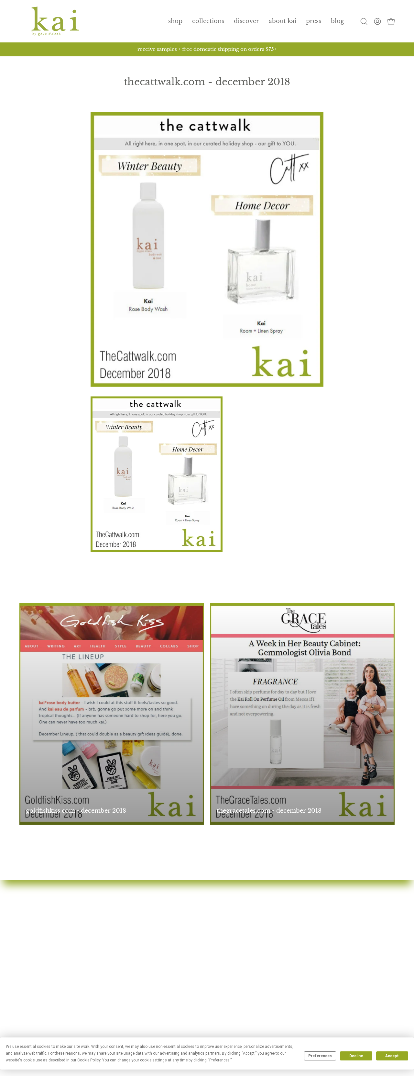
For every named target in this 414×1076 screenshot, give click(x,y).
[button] (208, 21)
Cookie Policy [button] (88, 1060)
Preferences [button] (219, 1060)
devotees (162, 898)
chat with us (295, 910)
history (159, 910)
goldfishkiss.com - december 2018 (76, 810)
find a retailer (169, 945)
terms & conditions (306, 957)
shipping (291, 933)
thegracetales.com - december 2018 (269, 810)
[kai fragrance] (55, 21)
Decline (356, 1056)
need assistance (300, 922)
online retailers (171, 957)
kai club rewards (302, 898)
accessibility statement (311, 969)
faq (153, 933)
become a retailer (175, 969)
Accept (392, 1056)
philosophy (165, 922)
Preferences (320, 1056)
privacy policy (299, 945)
